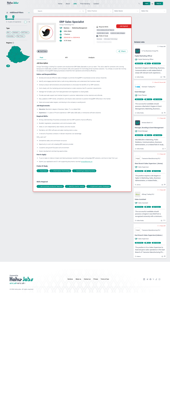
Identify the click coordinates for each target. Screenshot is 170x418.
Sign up (159, 3)
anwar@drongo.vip (86, 161)
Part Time (20, 36)
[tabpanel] (82, 125)
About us (78, 279)
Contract (15, 32)
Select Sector (118, 11)
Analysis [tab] (91, 57)
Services (70, 279)
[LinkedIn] (144, 279)
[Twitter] (153, 279)
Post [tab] (41, 57)
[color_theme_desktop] (139, 3)
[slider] (6, 19)
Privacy (95, 279)
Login (146, 3)
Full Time (24, 32)
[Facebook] (150, 279)
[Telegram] (147, 279)
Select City (144, 11)
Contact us (87, 279)
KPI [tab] (66, 57)
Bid (8, 32)
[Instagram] (159, 279)
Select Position (92, 11)
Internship (10, 36)
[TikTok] (156, 279)
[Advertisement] (18, 83)
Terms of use (105, 279)
